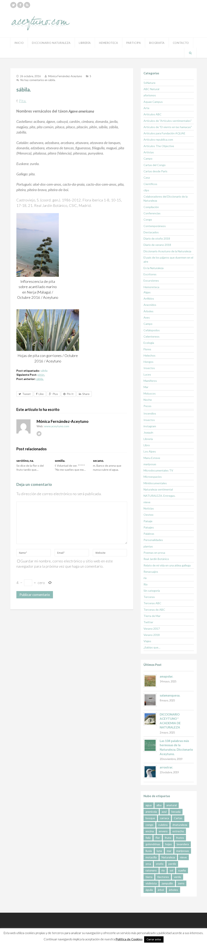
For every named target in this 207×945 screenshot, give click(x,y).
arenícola (151, 811)
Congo (148, 219)
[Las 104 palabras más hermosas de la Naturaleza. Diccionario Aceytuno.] (150, 745)
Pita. (22, 101)
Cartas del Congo (155, 165)
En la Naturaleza (154, 268)
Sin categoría (152, 590)
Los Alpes (150, 451)
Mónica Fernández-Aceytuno (65, 76)
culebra (163, 824)
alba (159, 805)
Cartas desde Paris (155, 171)
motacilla (151, 857)
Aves (147, 317)
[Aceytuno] (40, 18)
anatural (171, 805)
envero (163, 831)
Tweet (26, 394)
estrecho (178, 831)
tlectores (163, 877)
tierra (149, 877)
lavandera (183, 844)
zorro (181, 883)
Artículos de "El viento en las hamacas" (168, 127)
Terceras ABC (152, 603)
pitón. (41, 374)
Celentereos (151, 336)
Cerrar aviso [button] (154, 939)
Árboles (148, 311)
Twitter (148, 622)
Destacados (151, 232)
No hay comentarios (38, 80)
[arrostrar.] (150, 771)
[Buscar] (190, 53)
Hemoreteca (151, 287)
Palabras (149, 533)
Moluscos (150, 393)
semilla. (60, 460)
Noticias (149, 508)
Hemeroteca (108, 42)
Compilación (151, 207)
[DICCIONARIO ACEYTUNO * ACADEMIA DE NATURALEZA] (150, 718)
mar (169, 850)
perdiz (172, 863)
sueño (182, 870)
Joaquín (148, 432)
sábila (44, 370)
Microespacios (153, 476)
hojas (168, 844)
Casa (147, 177)
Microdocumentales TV (158, 470)
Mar (146, 387)
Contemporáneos (155, 226)
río (163, 870)
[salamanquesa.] (150, 699)
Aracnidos (150, 304)
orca (148, 863)
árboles (173, 889)
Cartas (178, 818)
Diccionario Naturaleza (51, 42)
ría (145, 578)
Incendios (150, 413)
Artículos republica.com (158, 139)
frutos (180, 837)
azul (164, 811)
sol (171, 870)
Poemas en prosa (154, 552)
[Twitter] (13, 5)
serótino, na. (25, 460)
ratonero (151, 870)
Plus (55, 394)
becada (176, 811)
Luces (147, 374)
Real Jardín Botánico (156, 559)
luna (159, 850)
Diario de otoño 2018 (157, 238)
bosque (150, 818)
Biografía (157, 42)
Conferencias (152, 213)
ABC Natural (151, 89)
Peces (147, 406)
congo (149, 824)
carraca (164, 818)
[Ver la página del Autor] (23, 426)
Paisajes (149, 527)
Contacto (181, 42)
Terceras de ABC (154, 609)
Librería (85, 42)
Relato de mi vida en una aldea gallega (167, 565)
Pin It (70, 394)
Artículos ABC (153, 114)
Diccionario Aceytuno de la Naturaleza (167, 251)
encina (150, 831)
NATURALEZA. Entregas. (159, 495)
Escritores (150, 274)
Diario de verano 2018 (157, 244)
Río (146, 584)
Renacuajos (151, 571)
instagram (150, 426)
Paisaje (148, 521)
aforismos (150, 95)
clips (146, 190)
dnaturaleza (179, 824)
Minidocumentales (155, 483)
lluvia (149, 850)
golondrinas (153, 844)
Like (41, 394)
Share (86, 394)
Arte (146, 108)
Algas (147, 292)
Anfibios (149, 298)
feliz (148, 837)
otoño (160, 863)
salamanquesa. (170, 695)
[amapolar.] (150, 680)
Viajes (147, 641)
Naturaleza (168, 857)
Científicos (150, 184)
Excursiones (151, 280)
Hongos (148, 361)
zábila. (40, 379)
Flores (147, 349)
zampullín (167, 883)
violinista (151, 883)
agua (149, 805)
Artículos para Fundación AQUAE (164, 133)
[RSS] (27, 5)
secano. (98, 460)
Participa (133, 42)
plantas (148, 546)
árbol (161, 889)
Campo (148, 158)
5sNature (149, 82)
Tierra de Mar (152, 616)
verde (177, 877)
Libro (147, 445)
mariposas (150, 464)
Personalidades (153, 540)
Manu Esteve (152, 458)
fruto (168, 837)
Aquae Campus (153, 101)
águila (149, 889)
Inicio (19, 42)
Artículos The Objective (159, 146)
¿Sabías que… (152, 647)
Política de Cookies (129, 939)
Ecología (149, 342)
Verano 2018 (152, 635)
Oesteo (148, 514)
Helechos (149, 355)
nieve (147, 502)
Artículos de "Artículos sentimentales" (168, 120)
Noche (148, 399)
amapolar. (166, 676)
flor (157, 837)
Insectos (149, 368)
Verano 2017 (152, 628)
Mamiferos (150, 380)
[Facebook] (20, 5)
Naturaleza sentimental (158, 489)
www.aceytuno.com (56, 426)
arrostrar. (166, 767)
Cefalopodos (152, 330)
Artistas (149, 152)
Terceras (149, 597)
